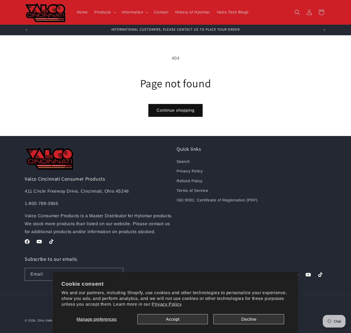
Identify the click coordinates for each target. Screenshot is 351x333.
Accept (172, 319)
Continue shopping (175, 110)
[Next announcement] (324, 30)
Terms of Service (192, 190)
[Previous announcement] (27, 30)
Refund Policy (190, 181)
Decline (248, 319)
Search (183, 161)
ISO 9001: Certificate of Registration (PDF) (217, 200)
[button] (104, 12)
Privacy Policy (167, 304)
